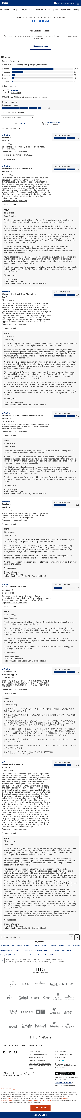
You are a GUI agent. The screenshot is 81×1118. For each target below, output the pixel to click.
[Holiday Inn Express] (5, 3)
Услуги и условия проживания (33, 10)
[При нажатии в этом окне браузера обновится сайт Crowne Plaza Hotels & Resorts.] (13, 1011)
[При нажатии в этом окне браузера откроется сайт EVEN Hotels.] (26, 1011)
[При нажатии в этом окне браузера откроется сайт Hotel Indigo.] (11, 997)
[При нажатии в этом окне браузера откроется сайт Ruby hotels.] (46, 997)
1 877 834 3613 (26, 1075)
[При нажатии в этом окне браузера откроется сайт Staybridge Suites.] (40, 1025)
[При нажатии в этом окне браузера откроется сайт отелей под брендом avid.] (13, 1025)
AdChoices (58, 1061)
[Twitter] (10, 1052)
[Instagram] (15, 1052)
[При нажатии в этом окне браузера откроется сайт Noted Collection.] (23, 997)
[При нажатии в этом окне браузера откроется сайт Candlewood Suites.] (68, 1025)
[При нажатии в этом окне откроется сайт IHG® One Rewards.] (40, 1037)
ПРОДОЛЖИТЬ (40, 1108)
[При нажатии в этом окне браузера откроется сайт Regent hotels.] (26, 983)
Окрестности (65, 10)
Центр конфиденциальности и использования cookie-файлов (40, 1064)
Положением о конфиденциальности (39, 1100)
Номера (15, 10)
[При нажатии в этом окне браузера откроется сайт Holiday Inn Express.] (40, 1011)
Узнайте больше (63, 1082)
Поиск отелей (60, 1057)
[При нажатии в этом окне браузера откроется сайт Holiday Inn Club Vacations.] (54, 1025)
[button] (78, 3)
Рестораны (53, 10)
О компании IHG (34, 1051)
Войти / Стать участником (65, 3)
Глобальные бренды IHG (38, 1054)
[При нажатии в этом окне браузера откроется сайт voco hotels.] (34, 997)
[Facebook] (4, 1052)
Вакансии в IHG (60, 1051)
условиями (9, 1098)
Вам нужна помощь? (36, 1057)
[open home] (3, 960)
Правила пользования (37, 1061)
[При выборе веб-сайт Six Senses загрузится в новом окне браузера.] (13, 983)
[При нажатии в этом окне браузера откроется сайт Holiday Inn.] (54, 1011)
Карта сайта (33, 1068)
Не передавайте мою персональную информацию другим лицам (65, 1065)
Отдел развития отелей (63, 1054)
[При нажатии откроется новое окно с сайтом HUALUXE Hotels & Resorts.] (57, 997)
